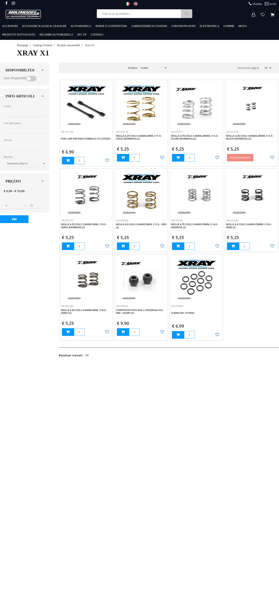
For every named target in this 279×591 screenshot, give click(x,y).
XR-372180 (122, 220)
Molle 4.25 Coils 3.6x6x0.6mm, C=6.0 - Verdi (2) (84, 312)
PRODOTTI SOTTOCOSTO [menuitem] (18, 34)
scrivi (273, 4)
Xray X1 (89, 45)
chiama (257, 4)
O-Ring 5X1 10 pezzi (182, 313)
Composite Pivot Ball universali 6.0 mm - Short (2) (139, 312)
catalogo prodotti (42, 45)
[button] (186, 13)
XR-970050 (177, 306)
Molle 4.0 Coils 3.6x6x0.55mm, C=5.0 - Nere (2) (249, 226)
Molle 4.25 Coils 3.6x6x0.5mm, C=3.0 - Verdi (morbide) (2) (84, 226)
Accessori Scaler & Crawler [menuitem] (44, 26)
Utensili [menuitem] (97, 34)
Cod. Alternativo (12, 123)
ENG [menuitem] (137, 4)
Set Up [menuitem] (81, 34)
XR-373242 (122, 306)
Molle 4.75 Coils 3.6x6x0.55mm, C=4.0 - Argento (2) (194, 226)
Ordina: (133, 68)
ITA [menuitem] (129, 4)
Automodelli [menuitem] (81, 26)
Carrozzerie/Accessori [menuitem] (149, 26)
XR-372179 (67, 220)
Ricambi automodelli (68, 45)
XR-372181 (177, 220)
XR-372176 (122, 131)
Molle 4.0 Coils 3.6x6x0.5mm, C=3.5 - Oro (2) (141, 226)
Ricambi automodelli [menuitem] (56, 34)
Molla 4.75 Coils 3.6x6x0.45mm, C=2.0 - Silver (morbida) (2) (195, 137)
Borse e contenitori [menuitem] (111, 26)
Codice (7, 106)
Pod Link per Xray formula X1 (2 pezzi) (85, 138)
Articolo (8, 140)
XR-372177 (177, 131)
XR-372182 (232, 220)
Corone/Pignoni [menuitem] (183, 26)
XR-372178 (232, 131)
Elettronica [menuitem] (209, 26)
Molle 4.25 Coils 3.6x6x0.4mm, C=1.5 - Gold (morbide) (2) (139, 137)
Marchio (8, 157)
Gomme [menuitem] (228, 26)
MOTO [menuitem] (242, 26)
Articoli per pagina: (248, 68)
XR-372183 (67, 306)
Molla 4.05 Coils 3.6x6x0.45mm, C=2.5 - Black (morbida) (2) (250, 137)
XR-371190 (67, 131)
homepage (22, 45)
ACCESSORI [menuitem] (10, 26)
